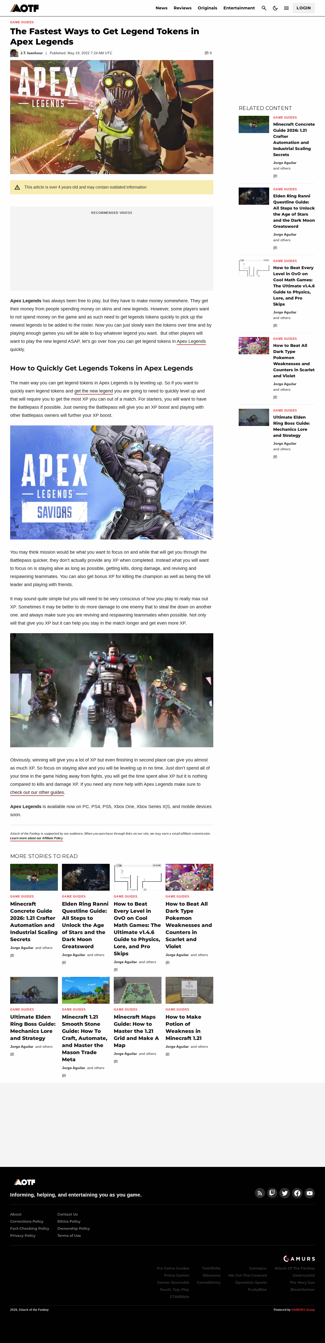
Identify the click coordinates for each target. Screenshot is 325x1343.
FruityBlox (257, 1289)
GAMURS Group (303, 1310)
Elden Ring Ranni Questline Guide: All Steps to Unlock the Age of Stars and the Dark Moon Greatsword (85, 925)
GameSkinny (209, 1282)
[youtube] (309, 1193)
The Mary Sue (302, 1282)
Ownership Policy (73, 1228)
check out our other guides (37, 792)
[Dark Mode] (275, 8)
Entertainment (239, 8)
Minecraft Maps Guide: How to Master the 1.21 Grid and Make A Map (136, 1031)
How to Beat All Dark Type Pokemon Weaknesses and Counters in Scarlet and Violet (189, 925)
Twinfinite (211, 1268)
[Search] (264, 8)
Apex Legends (191, 341)
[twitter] (284, 1193)
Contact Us (67, 1214)
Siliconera (212, 1275)
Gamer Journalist (173, 1282)
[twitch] (272, 1193)
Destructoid (304, 1275)
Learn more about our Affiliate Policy (36, 838)
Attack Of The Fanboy (294, 1268)
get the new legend (93, 391)
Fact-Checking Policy (29, 1228)
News (162, 8)
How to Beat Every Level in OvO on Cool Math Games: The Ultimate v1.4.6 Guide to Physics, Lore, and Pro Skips (294, 286)
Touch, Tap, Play (174, 1289)
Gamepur (258, 1268)
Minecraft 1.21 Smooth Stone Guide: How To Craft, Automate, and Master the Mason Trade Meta (84, 1038)
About (16, 1214)
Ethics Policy (68, 1221)
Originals (207, 8)
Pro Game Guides (173, 1268)
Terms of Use (69, 1235)
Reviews (183, 8)
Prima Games (176, 1275)
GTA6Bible (179, 1296)
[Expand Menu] (286, 8)
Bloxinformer (302, 1289)
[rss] (260, 1193)
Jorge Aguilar (21, 948)
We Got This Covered (247, 1275)
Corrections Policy (26, 1221)
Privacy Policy (23, 1235)
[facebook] (297, 1193)
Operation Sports (251, 1282)
